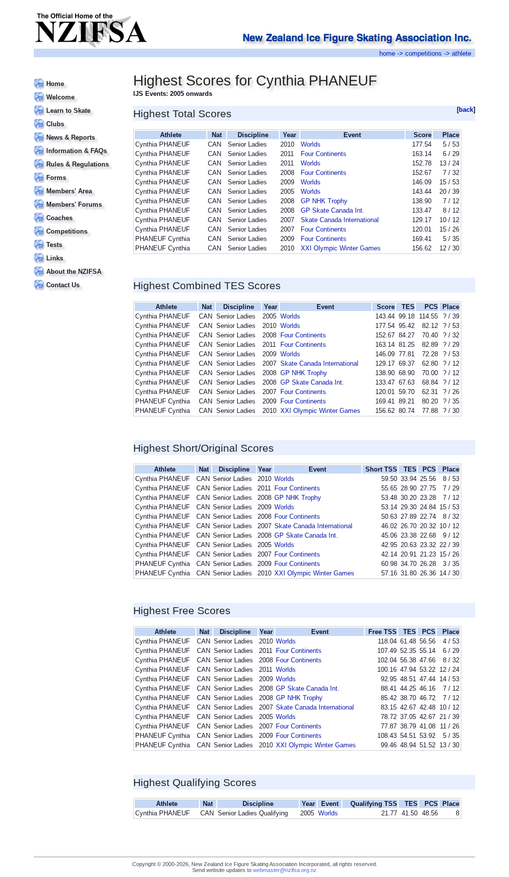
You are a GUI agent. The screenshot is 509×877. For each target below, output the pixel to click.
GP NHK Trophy (324, 201)
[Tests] (77, 238)
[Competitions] (77, 225)
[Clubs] (77, 118)
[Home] (77, 78)
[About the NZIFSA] (77, 265)
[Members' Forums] (77, 198)
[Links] (77, 252)
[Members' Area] (77, 185)
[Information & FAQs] (77, 145)
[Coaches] (77, 212)
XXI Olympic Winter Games (341, 248)
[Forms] (77, 171)
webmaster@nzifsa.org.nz (285, 870)
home (387, 53)
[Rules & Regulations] (77, 158)
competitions (423, 53)
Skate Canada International (340, 220)
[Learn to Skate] (77, 104)
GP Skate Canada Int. (332, 210)
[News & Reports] (77, 131)
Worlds (311, 144)
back (466, 109)
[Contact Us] (77, 279)
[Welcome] (77, 91)
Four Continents (323, 154)
